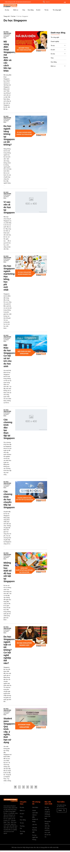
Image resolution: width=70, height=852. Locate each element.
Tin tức (46, 10)
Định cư (16, 10)
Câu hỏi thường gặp (34, 830)
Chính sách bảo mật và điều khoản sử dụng (35, 816)
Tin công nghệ (57, 10)
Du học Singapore (7, 32)
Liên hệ (34, 824)
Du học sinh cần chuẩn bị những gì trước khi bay (47, 813)
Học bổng (30, 10)
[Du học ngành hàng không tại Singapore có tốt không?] (31, 126)
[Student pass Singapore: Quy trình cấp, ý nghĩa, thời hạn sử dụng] (31, 718)
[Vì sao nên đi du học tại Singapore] (31, 202)
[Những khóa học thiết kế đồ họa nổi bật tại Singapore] (31, 563)
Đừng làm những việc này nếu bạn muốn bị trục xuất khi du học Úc (48, 829)
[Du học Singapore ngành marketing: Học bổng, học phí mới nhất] (31, 266)
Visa (23, 10)
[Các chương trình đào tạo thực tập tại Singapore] (31, 419)
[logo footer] (11, 800)
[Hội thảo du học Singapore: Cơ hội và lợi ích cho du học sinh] (31, 345)
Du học (7, 10)
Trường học (22, 827)
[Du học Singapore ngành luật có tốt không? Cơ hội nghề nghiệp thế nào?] (31, 636)
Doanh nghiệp (55, 41)
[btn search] (64, 2)
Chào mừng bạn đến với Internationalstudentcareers (18, 2)
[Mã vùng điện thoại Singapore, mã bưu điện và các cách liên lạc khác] (31, 41)
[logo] (10, 7)
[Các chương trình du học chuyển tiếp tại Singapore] (31, 491)
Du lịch (38, 10)
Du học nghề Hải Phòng (35, 837)
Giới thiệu (35, 807)
